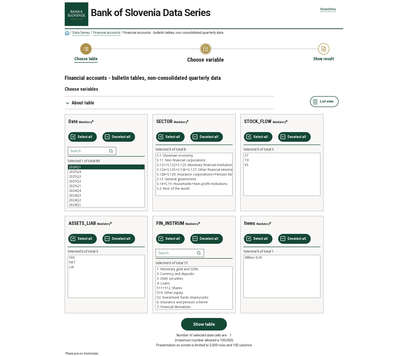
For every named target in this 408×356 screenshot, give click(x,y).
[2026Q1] (106, 167)
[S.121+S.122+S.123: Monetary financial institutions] (194, 165)
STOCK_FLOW (258, 121)
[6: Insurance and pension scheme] (194, 302)
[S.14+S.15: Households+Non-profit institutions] (194, 183)
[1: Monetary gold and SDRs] (194, 269)
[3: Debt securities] (194, 278)
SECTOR (164, 121)
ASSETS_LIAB (82, 223)
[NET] (106, 262)
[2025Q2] (106, 181)
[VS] (282, 165)
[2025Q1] (106, 186)
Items (249, 223)
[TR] (282, 160)
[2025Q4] (106, 171)
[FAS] (106, 257)
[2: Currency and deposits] (194, 273)
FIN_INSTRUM (170, 223)
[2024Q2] (106, 200)
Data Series (81, 32)
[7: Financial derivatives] (194, 307)
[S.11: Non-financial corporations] (194, 160)
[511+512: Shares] (194, 288)
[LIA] (106, 267)
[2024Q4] (106, 190)
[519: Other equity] (194, 292)
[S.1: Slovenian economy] (194, 155)
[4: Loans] (194, 283)
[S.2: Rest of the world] (194, 188)
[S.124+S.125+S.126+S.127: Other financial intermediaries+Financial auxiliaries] (194, 169)
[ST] (282, 155)
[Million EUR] (282, 257)
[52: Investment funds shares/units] (194, 297)
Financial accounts (106, 32)
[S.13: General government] (194, 179)
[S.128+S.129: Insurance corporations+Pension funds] (194, 174)
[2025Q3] (106, 176)
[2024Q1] (106, 204)
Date (73, 121)
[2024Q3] (106, 195)
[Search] (111, 151)
